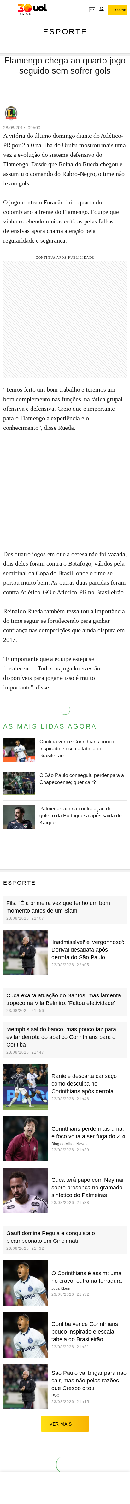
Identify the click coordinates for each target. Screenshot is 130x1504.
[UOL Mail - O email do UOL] (92, 10)
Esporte (65, 31)
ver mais (61, 1424)
